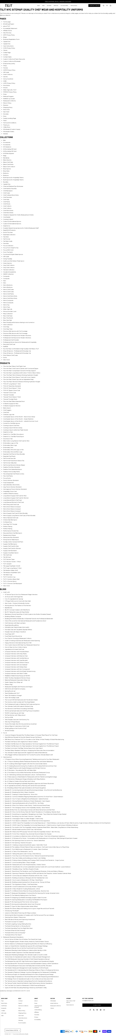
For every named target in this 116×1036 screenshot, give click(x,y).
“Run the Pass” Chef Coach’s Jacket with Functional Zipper (20, 368)
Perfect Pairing (7, 526)
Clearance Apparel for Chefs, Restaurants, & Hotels (18, 215)
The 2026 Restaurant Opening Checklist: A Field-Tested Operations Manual (27, 959)
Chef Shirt (6, 412)
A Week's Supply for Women (11, 406)
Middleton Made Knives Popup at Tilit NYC (17, 675)
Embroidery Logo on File (10, 443)
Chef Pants (6, 202)
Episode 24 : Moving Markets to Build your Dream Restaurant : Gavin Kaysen (27, 801)
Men (4, 280)
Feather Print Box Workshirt (11, 467)
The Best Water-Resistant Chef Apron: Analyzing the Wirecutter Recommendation (29, 750)
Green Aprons (7, 263)
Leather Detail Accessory (10, 493)
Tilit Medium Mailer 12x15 (10, 570)
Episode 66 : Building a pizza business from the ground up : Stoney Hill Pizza (27, 882)
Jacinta (5, 76)
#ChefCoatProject (8, 24)
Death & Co (6, 226)
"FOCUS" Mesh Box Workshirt (12, 386)
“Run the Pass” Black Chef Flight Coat (14, 366)
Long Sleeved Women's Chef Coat (13, 502)
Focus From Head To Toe (10, 248)
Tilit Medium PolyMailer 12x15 (12, 572)
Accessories (6, 142)
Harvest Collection (8, 270)
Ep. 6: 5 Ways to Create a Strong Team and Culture (20, 781)
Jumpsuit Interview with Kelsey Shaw (16, 667)
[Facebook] (90, 1010)
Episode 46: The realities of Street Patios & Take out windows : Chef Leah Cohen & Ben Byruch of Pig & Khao (37, 847)
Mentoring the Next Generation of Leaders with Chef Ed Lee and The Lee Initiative (29, 915)
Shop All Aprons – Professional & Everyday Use (17, 351)
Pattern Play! (8, 684)
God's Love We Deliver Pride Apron (13, 261)
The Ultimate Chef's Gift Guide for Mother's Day (19, 706)
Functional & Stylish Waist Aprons (13, 254)
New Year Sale (7, 320)
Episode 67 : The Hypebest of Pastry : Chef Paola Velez (21, 884)
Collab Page (7, 52)
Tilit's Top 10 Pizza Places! (12, 722)
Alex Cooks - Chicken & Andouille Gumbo (17, 603)
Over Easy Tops (7, 329)
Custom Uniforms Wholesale (12, 61)
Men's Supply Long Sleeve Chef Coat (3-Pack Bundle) (19, 515)
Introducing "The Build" (12, 910)
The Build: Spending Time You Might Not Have (19, 928)
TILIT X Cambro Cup (9, 577)
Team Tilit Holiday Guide (12, 697)
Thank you (6, 125)
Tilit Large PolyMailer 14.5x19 (11, 566)
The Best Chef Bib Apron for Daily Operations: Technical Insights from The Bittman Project (32, 744)
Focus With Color (8, 250)
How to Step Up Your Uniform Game (16, 647)
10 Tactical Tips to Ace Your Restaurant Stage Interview (21, 594)
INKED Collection (8, 274)
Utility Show (6, 127)
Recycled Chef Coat (9, 344)
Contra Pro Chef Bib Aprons (11, 423)
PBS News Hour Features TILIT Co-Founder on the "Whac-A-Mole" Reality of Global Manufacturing (34, 739)
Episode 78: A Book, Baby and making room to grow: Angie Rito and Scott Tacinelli (29, 908)
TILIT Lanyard (7, 563)
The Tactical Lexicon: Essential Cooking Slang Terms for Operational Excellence (28, 981)
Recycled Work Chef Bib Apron (12, 533)
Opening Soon (7, 757)
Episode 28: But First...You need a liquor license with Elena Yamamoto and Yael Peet (30, 810)
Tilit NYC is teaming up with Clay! (14, 713)
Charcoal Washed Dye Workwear (13, 186)
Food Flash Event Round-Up (13, 636)
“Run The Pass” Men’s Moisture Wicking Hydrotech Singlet (20, 375)
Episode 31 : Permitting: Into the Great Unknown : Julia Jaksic (23, 816)
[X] (93, 1010)
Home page (7, 22)
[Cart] (110, 5)
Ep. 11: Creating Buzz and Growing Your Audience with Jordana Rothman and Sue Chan (31, 766)
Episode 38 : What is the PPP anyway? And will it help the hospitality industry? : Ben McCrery (32, 831)
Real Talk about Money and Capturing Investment (20, 919)
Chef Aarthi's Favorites (9, 188)
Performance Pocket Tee (10, 531)
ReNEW (5, 346)
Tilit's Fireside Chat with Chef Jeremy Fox (17, 719)
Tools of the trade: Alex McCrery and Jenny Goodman (21, 724)
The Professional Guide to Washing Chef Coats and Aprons (22, 704)
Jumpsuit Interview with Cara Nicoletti (16, 660)
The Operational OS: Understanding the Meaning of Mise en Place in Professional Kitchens (32, 970)
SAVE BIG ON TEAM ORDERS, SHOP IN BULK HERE (58, 1)
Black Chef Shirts (8, 164)
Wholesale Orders (8, 131)
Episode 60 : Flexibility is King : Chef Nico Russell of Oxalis (21, 869)
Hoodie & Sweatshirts (9, 272)
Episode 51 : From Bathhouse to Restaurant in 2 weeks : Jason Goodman (26, 849)
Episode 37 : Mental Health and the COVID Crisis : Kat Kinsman (23, 829)
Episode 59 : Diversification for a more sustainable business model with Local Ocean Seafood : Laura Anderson (37, 867)
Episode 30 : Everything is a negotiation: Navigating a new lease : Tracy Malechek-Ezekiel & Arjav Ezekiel (35, 814)
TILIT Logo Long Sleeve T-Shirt (12, 568)
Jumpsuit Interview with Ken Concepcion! (17, 669)
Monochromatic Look (9, 311)
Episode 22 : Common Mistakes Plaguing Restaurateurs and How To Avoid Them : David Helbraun (34, 796)
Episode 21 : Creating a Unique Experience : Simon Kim (21, 794)
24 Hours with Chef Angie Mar (14, 596)
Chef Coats (6, 193)
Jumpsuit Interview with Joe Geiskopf (16, 664)
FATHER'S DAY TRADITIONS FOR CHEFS (17, 627)
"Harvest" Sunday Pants (10, 399)
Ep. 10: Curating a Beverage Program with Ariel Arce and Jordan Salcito (26, 763)
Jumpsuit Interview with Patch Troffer (16, 673)
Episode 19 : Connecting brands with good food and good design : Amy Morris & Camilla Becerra (33, 790)
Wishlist (5, 134)
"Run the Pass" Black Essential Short (14, 401)
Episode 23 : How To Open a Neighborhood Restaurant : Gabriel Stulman (26, 799)
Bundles (5, 182)
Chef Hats (6, 199)
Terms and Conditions (9, 123)
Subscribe (97, 1005)
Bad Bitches (8, 607)
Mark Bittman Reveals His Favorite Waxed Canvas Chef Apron (23, 737)
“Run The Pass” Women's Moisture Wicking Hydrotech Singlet (21, 381)
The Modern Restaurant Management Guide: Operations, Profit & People (26, 968)
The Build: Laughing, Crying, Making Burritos (18, 924)
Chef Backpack (7, 191)
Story (4, 116)
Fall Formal (6, 239)
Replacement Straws (9, 535)
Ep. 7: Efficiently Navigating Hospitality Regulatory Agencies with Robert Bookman (29, 783)
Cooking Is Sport (8, 219)
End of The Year (8, 232)
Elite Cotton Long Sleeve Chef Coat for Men (16, 441)
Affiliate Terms (7, 30)
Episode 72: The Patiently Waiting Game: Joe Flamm (20, 895)
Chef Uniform (7, 206)
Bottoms (6, 173)
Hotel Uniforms (7, 74)
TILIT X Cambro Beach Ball (11, 579)
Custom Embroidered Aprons (12, 221)
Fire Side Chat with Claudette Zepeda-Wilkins (18, 629)
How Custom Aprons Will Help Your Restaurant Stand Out (22, 645)
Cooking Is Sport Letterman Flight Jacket (15, 430)
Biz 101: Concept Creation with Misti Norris (17, 610)
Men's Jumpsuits (8, 300)
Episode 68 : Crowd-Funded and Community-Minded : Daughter (24, 886)
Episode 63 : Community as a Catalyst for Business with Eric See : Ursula (26, 875)
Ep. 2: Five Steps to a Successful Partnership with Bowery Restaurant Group (27, 772)
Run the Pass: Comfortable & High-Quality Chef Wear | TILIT (21, 348)
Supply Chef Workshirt (10, 550)
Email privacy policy (9, 63)
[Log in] (107, 5)
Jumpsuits (6, 276)
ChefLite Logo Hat (8, 414)
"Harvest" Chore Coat (9, 392)
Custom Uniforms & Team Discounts (14, 59)
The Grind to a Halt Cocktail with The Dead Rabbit (20, 702)
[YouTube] (104, 1010)
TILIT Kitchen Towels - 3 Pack (12, 561)
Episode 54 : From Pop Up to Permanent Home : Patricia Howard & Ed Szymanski (29, 856)
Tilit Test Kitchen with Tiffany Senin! (15, 715)
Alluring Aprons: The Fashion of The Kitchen (18, 605)
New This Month (8, 318)
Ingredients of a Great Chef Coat (14, 649)
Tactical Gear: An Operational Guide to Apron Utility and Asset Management (27, 957)
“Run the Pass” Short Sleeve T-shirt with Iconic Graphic (19, 377)
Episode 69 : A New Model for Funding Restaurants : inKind (22, 889)
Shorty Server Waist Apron (11, 539)
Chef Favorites (7, 197)
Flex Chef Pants (8, 476)
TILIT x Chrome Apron (9, 581)
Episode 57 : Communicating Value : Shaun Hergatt (20, 862)
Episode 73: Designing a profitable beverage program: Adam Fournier (26, 897)
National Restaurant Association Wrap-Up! (17, 680)
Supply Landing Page (9, 118)
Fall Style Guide (7, 241)
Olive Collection (8, 324)
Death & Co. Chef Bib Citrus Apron (13, 434)
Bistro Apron (7, 408)
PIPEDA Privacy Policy (9, 92)
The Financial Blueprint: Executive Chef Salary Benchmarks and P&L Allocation (28, 965)
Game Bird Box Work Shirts (11, 485)
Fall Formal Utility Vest (9, 463)
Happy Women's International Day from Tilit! (18, 643)
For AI (5, 733)
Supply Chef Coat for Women (12, 548)
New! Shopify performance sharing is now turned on (18, 322)
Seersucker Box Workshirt (11, 537)
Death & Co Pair (8, 432)
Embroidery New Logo (10, 445)
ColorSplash (6, 217)
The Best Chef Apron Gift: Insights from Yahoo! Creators (21, 741)
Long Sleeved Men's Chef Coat (12, 500)
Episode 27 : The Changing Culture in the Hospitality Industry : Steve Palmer (27, 807)
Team (5, 120)
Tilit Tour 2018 (9, 717)
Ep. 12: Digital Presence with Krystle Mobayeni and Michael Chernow (25, 768)
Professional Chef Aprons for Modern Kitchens (17, 335)
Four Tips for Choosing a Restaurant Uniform (18, 638)
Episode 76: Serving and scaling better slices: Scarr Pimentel (22, 904)
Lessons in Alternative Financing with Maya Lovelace (20, 913)
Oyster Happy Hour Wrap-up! (13, 682)
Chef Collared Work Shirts (11, 195)
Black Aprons (7, 160)
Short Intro (6, 109)
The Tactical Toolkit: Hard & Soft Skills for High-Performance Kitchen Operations (28, 983)
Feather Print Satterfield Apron (12, 469)
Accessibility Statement (10, 28)
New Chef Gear (7, 316)
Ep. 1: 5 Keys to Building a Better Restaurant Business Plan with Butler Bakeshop (29, 761)
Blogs (5, 37)
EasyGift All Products (9, 230)
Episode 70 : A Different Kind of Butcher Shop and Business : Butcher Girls (27, 891)
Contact (5, 55)
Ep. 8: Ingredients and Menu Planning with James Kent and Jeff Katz (25, 785)
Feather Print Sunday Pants (11, 471)
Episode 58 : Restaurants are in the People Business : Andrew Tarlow (25, 864)
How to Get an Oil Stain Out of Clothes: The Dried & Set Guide (23, 939)
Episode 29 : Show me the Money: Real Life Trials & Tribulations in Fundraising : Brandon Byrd (32, 812)
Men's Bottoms (7, 285)
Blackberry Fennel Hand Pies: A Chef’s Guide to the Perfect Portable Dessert (28, 614)
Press (4, 94)
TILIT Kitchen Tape (9, 559)
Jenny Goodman (8, 79)
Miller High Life (7, 309)
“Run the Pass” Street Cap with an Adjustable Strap (18, 379)
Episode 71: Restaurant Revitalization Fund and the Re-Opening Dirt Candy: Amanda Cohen (32, 893)
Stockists (5, 114)
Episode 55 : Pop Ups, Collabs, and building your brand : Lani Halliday (25, 858)
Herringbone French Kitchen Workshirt (15, 489)
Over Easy (6, 327)
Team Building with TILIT (12, 693)
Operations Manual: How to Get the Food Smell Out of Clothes (23, 948)
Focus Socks (7, 478)
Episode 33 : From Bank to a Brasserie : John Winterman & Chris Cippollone (27, 820)
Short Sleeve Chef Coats (10, 355)
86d (4, 140)
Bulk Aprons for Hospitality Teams (13, 177)
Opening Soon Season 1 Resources (15, 917)
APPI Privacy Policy (9, 35)
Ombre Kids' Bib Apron (10, 520)
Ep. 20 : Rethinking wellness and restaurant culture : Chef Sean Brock (25, 774)
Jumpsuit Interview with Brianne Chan (16, 656)
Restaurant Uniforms (9, 101)
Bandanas (6, 158)
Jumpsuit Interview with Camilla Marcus (17, 658)
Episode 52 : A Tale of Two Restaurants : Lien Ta (19, 851)
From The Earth (8, 252)
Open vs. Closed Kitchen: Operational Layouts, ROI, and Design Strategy (26, 946)
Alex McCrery (7, 33)
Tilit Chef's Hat (7, 555)
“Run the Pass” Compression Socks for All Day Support (19, 370)
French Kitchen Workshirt (11, 480)
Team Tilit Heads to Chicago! (13, 695)
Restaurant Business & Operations (13, 937)
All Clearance (7, 147)
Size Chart (6, 112)
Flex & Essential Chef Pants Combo (13, 474)
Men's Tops (6, 307)
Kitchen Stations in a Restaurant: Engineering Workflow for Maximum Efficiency (28, 944)
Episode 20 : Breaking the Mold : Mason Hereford (19, 792)
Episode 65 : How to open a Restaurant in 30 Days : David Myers (24, 880)
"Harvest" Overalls (8, 395)
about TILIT (6, 26)
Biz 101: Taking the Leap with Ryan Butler (17, 612)
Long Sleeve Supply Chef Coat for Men (15, 495)
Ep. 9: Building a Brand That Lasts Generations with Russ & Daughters (25, 788)
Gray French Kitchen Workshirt (12, 487)
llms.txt (5, 87)
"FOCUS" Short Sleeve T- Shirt (12, 388)
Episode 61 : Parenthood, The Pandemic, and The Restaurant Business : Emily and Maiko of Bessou (34, 871)
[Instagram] (97, 1010)
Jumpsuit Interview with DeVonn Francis (17, 662)
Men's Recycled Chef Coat (11, 504)
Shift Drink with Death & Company (15, 689)
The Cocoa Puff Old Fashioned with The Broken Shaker (21, 700)
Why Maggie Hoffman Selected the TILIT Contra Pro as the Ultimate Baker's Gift (29, 755)
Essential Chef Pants (9, 456)
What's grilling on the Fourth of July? (16, 728)
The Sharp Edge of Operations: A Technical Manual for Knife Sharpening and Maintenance (32, 976)
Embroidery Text (8, 447)
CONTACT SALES (94, 5)
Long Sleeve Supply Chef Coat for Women (16, 498)
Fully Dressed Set (8, 482)
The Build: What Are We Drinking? (15, 930)
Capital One (6, 41)
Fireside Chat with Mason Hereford (15, 632)
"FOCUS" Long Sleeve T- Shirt (12, 384)
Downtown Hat (7, 438)
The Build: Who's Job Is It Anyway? (15, 932)
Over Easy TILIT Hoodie (10, 524)
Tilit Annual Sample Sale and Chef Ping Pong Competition (22, 711)
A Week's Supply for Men (10, 403)
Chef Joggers (7, 410)
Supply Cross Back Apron (10, 553)
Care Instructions (8, 46)
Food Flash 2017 (9, 634)
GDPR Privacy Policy (9, 70)
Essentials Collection (9, 234)
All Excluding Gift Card (9, 149)
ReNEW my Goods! (9, 98)
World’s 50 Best (9, 730)
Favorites (6, 243)
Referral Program (8, 96)
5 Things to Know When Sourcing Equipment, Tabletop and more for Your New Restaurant (32, 759)
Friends (5, 68)
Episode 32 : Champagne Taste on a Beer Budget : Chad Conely (24, 818)
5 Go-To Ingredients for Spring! (14, 599)
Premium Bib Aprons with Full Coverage (15, 331)
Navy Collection (8, 313)
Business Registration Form (11, 39)
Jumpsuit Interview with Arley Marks (16, 653)
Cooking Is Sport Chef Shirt (11, 425)
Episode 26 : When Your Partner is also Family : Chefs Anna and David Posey (27, 805)
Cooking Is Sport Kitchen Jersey (12, 427)
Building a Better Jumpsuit (13, 616)
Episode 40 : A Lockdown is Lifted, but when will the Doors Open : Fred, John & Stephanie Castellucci (35, 836)
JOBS (5, 81)
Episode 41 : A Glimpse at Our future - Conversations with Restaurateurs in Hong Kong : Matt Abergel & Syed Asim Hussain (41, 838)
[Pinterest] (100, 1010)
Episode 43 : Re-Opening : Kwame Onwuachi (18, 842)
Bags (4, 155)
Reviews (5, 105)
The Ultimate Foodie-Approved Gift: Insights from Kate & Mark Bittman (26, 752)
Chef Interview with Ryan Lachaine (15, 623)
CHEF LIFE (6, 592)
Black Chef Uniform (9, 166)
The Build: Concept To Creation (14, 921)
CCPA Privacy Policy (9, 48)
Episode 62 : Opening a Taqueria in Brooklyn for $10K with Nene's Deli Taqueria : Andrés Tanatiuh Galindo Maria (38, 873)
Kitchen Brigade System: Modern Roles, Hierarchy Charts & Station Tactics (27, 941)
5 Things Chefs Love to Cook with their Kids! (18, 601)
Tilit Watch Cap (7, 574)
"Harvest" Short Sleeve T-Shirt (12, 397)
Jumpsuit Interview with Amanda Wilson (17, 651)
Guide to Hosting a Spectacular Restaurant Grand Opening (22, 640)
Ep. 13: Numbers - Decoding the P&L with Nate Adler (20, 770)
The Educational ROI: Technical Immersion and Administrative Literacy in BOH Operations (31, 963)
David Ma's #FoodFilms (12, 625)
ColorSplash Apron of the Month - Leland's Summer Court (20, 421)
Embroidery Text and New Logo (12, 452)
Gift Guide (6, 72)
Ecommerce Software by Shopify (20, 1034)
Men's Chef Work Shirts (10, 296)
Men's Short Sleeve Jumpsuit (12, 506)
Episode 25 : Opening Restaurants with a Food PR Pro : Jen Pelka (24, 803)
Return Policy (7, 103)
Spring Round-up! (10, 691)
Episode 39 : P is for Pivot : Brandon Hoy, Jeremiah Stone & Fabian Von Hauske (28, 834)
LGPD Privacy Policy (9, 83)
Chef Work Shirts (8, 210)
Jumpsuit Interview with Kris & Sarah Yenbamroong (20, 671)
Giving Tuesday (7, 259)
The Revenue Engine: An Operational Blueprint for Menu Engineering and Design (29, 974)
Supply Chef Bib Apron (10, 544)
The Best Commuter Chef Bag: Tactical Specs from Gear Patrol (24, 748)
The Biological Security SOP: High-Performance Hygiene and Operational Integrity (29, 961)
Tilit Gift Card (7, 557)
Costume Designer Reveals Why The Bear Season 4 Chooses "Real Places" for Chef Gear (31, 735)
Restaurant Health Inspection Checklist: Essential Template (22, 952)
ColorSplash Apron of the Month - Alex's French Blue (19, 416)
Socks (5, 357)
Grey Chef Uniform (8, 265)
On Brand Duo (7, 522)
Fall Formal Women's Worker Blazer (14, 465)
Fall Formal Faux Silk (9, 458)
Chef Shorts (6, 204)
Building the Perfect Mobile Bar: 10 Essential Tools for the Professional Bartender (29, 618)
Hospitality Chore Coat (10, 491)
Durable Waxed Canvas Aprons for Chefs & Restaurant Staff (21, 228)
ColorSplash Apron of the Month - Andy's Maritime (18, 419)
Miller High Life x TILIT (9, 90)
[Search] (103, 5)
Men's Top (6, 305)
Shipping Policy (7, 107)
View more (6, 359)
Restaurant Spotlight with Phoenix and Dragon (19, 686)
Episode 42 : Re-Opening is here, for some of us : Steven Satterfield (25, 840)
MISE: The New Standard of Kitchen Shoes (17, 678)
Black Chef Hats (8, 162)
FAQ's (5, 65)
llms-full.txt (6, 85)
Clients (5, 50)
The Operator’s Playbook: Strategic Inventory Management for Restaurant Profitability (30, 972)
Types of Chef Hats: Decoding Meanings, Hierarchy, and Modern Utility (26, 987)
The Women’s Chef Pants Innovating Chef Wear (19, 708)
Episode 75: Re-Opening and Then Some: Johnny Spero (21, 902)
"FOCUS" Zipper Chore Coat (11, 390)
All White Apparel (8, 153)
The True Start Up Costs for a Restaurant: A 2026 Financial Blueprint (25, 985)
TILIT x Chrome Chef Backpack (12, 583)
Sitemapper (10, 990)
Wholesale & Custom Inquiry (11, 129)
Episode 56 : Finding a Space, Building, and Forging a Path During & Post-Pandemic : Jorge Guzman (34, 860)
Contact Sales (7, 57)
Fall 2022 (6, 237)
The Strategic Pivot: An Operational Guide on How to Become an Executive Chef (29, 979)
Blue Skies (6, 171)
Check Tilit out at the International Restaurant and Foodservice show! (25, 621)
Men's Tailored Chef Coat (10, 517)
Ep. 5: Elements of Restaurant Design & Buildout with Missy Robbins (25, 779)
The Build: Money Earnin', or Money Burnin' (17, 926)
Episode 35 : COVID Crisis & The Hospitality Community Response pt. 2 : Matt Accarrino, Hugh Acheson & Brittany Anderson (41, 825)
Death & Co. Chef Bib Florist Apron (13, 436)
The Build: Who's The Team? (13, 935)
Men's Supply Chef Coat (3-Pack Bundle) (15, 513)
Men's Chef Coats (8, 289)
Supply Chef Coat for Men (11, 546)
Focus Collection (8, 245)
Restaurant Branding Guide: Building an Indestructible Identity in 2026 (25, 950)
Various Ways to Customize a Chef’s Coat (17, 726)
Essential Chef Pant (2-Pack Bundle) (14, 454)
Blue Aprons (7, 169)
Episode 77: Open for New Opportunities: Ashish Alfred (21, 906)
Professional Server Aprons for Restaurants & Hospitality (19, 342)
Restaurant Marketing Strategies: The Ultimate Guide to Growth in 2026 (26, 955)
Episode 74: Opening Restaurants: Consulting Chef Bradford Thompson (26, 899)
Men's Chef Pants (8, 294)
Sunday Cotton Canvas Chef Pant (13, 542)
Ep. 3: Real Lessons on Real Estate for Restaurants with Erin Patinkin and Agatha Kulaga (31, 777)
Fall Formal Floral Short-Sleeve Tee (13, 460)
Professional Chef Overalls (11, 340)
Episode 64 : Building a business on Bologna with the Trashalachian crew (26, 878)
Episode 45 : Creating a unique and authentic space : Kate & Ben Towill (26, 845)
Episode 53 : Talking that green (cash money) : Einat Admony (23, 853)
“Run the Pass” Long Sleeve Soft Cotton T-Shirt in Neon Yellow (21, 373)
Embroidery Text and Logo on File (13, 449)
